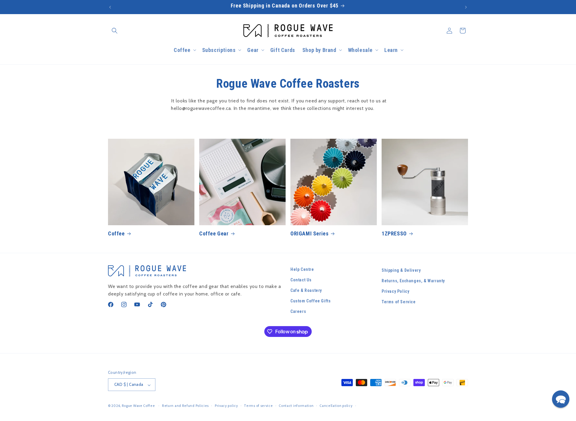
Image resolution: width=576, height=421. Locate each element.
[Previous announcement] (110, 7)
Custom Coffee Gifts (310, 301)
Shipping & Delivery (401, 270)
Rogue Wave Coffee (138, 406)
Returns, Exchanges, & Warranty (413, 280)
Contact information (296, 406)
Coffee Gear (214, 233)
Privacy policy (226, 406)
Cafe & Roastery (306, 290)
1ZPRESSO (394, 233)
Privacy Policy (395, 291)
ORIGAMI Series (309, 233)
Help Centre (302, 269)
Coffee (116, 233)
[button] (114, 30)
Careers (298, 311)
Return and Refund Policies (185, 406)
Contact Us (301, 279)
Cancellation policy (336, 406)
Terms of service (258, 406)
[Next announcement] (465, 7)
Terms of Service (399, 302)
